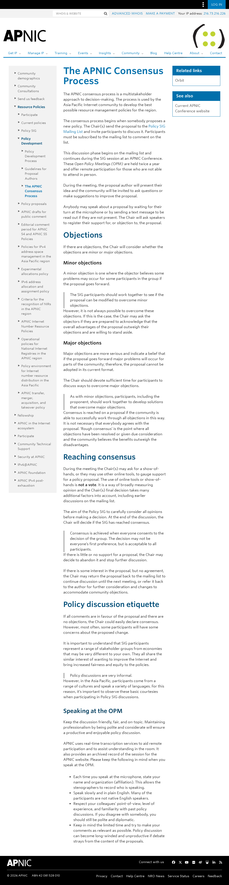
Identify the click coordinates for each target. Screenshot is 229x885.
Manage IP (36, 53)
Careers (198, 876)
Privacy (101, 876)
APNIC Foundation (32, 472)
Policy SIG (28, 130)
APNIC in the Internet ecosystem (34, 425)
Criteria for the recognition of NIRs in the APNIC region (36, 306)
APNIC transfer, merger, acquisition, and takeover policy (33, 400)
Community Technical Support (34, 446)
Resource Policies (31, 107)
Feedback (215, 876)
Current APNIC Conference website (192, 108)
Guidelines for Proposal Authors (36, 173)
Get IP (12, 53)
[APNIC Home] (24, 35)
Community (131, 53)
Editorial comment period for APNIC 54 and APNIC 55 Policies (35, 232)
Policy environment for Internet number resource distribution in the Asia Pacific (36, 375)
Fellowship (26, 415)
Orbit (179, 80)
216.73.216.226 (215, 13)
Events (83, 53)
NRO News (156, 876)
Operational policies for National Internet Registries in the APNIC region (34, 348)
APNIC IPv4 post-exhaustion (31, 483)
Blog (153, 53)
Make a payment (160, 13)
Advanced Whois (127, 13)
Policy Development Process (35, 156)
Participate (29, 115)
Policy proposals (34, 204)
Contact (216, 53)
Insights (105, 53)
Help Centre (173, 53)
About (194, 53)
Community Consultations (28, 88)
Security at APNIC (31, 457)
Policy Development (31, 141)
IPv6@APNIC (27, 464)
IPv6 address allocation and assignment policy (35, 286)
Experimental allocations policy (34, 271)
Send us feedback (31, 99)
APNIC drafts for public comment (33, 214)
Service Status (178, 876)
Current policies (33, 123)
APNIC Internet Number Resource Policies (35, 326)
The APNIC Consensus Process (33, 191)
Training (61, 53)
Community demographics (29, 75)
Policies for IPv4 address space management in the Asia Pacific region (36, 254)
